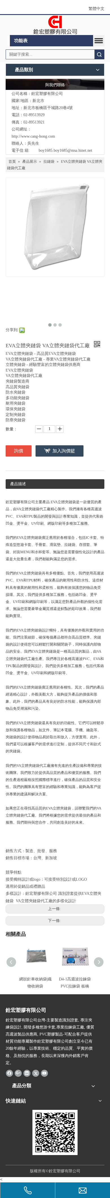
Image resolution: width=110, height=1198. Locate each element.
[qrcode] (55, 1132)
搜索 (99, 54)
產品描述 (18, 484)
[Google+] (18, 1073)
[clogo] (55, 25)
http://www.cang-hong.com (33, 136)
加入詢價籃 (63, 450)
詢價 (18, 450)
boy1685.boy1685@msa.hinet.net (65, 150)
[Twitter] (35, 1073)
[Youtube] (44, 1073)
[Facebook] (9, 1073)
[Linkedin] (26, 1073)
